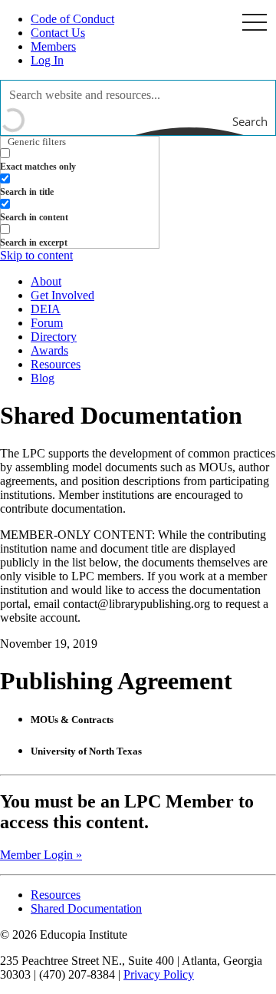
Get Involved (62, 295)
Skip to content (36, 255)
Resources (55, 364)
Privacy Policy (158, 974)
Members (53, 46)
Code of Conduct (72, 18)
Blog (42, 378)
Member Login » (41, 854)
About (46, 281)
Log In (47, 60)
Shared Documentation (86, 908)
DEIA (46, 308)
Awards (49, 350)
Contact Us (58, 32)
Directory (54, 336)
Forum (47, 322)
